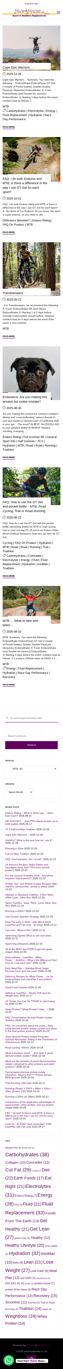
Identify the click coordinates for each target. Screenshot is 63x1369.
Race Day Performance (33, 672)
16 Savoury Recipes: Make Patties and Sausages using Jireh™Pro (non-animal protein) (27, 867)
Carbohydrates (16, 111)
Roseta (30, 1345)
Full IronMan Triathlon (17, 853)
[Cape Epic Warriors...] (31, 48)
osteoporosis (43, 1278)
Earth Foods (29, 1178)
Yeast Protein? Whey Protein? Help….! (26, 1009)
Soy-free (34, 1303)
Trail (45, 547)
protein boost (44, 1283)
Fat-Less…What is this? (18, 930)
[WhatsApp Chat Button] (9, 1360)
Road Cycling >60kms (17, 1047)
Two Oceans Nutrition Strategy (22, 916)
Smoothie (16, 1302)
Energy (50, 111)
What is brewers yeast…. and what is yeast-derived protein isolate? (29, 1054)
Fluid (35, 560)
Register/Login (31, 3)
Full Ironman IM (33, 437)
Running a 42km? (15, 911)
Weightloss (21, 1316)
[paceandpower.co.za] (29, 12)
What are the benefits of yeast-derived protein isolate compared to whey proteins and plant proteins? (30, 1064)
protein (29, 1284)
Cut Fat (18, 1169)
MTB (6, 106)
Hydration (35, 115)
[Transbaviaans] (31, 269)
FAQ (18, 1205)
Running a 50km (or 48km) (20, 1096)
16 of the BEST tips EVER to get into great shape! (28, 950)
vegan (46, 1309)
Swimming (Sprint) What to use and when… (29, 935)
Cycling (7, 543)
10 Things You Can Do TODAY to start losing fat (30, 1002)
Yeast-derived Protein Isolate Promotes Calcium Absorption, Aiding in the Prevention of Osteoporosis (31, 1039)
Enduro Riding (41, 220)
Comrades (35, 555)
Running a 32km (14, 848)
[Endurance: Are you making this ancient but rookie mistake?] (31, 373)
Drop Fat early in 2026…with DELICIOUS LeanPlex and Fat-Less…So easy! (28, 923)
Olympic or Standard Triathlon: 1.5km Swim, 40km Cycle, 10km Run (29, 896)
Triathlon (8, 449)
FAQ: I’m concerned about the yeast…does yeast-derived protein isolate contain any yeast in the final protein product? (31, 1028)
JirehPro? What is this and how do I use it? (28, 840)
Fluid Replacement (15, 115)
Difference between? (16, 220)
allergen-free (13, 1148)
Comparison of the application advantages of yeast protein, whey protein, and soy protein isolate (30, 1105)
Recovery (9, 677)
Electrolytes (36, 111)
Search (31, 745)
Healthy (40, 1238)
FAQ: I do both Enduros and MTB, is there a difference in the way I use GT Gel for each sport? (29, 1116)
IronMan (42, 564)
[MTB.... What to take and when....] (31, 605)
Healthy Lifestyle (24, 1245)
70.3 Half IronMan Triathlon (20, 829)
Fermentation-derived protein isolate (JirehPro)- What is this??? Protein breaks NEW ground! (28, 1075)
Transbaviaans (13, 293)
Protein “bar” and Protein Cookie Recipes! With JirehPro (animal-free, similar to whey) (31, 885)
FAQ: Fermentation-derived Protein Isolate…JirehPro (30, 1019)
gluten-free (22, 1238)
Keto (18, 1262)
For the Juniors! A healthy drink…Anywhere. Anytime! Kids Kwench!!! (29, 877)
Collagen (15, 1162)
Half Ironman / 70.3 (30, 441)
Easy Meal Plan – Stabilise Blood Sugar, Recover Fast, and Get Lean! (27, 969)
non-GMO (28, 1277)
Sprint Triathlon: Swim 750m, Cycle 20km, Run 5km (31, 904)
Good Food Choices (16, 987)
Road (29, 445)
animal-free (28, 1148)
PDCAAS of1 (14, 1283)
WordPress (43, 1345)
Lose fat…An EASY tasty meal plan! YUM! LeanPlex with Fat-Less (28, 1125)
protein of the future (18, 1289)
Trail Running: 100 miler (18, 1083)
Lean (33, 1262)
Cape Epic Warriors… (18, 67)
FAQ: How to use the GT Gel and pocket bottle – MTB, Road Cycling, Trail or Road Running (24, 506)
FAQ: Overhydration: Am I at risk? (23, 859)
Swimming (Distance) (17, 943)
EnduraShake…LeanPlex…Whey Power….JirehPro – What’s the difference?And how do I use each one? (31, 960)
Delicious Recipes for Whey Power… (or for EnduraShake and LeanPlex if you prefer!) (29, 978)
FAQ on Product (13, 224)
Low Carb (39, 1271)
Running (50, 445)
